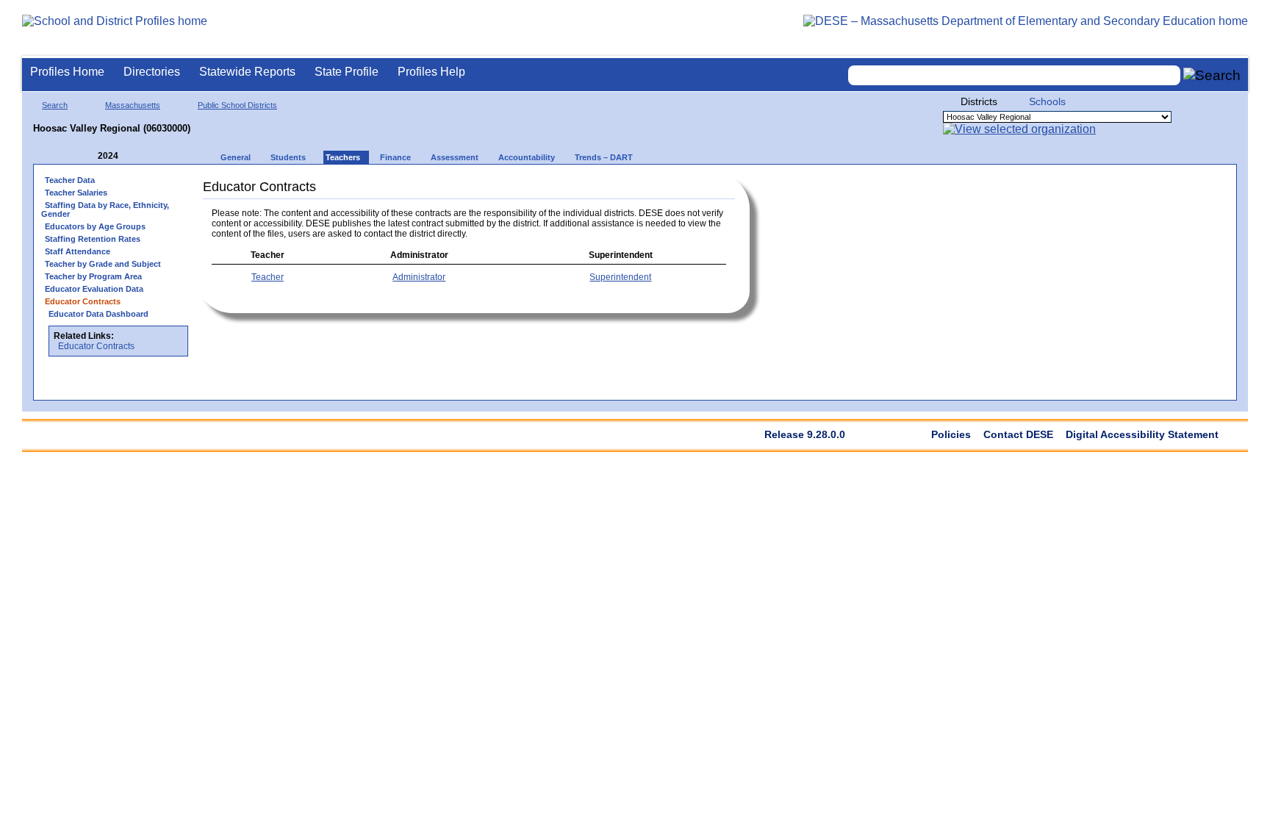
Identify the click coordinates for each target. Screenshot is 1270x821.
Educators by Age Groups (95, 226)
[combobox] (1014, 75)
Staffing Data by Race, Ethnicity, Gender (105, 209)
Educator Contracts (96, 346)
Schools (1047, 101)
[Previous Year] (87, 156)
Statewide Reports (247, 71)
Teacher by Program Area (93, 276)
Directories (151, 71)
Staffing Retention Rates (92, 238)
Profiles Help (431, 71)
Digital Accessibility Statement (1142, 434)
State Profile (347, 71)
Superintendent (620, 277)
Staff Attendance (77, 251)
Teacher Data (70, 180)
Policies (951, 434)
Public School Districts (237, 105)
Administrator (418, 277)
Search (55, 105)
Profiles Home (67, 71)
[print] (657, 185)
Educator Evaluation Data (94, 288)
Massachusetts (132, 105)
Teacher (267, 277)
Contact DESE (1018, 434)
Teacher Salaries (76, 192)
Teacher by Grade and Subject (103, 263)
